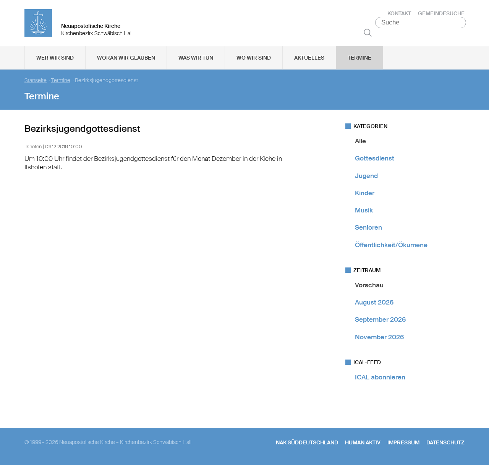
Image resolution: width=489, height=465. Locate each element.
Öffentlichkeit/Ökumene (391, 245)
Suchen (368, 32)
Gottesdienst (374, 158)
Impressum (403, 442)
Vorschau (369, 285)
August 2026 (374, 302)
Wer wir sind (55, 57)
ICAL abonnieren (380, 377)
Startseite (35, 80)
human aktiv (363, 442)
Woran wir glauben (126, 57)
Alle (360, 141)
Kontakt (399, 13)
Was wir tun (195, 57)
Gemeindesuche (441, 13)
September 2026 (380, 319)
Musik (364, 210)
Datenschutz (445, 442)
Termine (359, 57)
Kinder (364, 193)
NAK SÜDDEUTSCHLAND (307, 442)
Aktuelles (309, 57)
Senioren (368, 227)
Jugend (366, 176)
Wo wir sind (253, 57)
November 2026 (379, 337)
